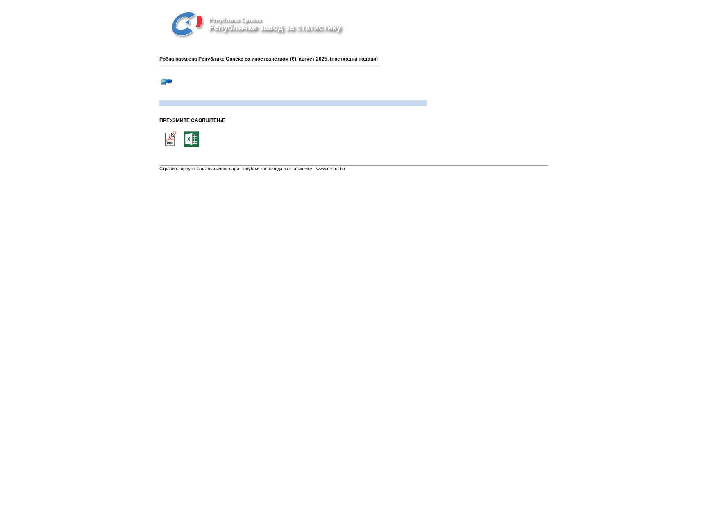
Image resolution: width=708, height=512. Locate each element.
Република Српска (235, 19)
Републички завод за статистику (275, 27)
